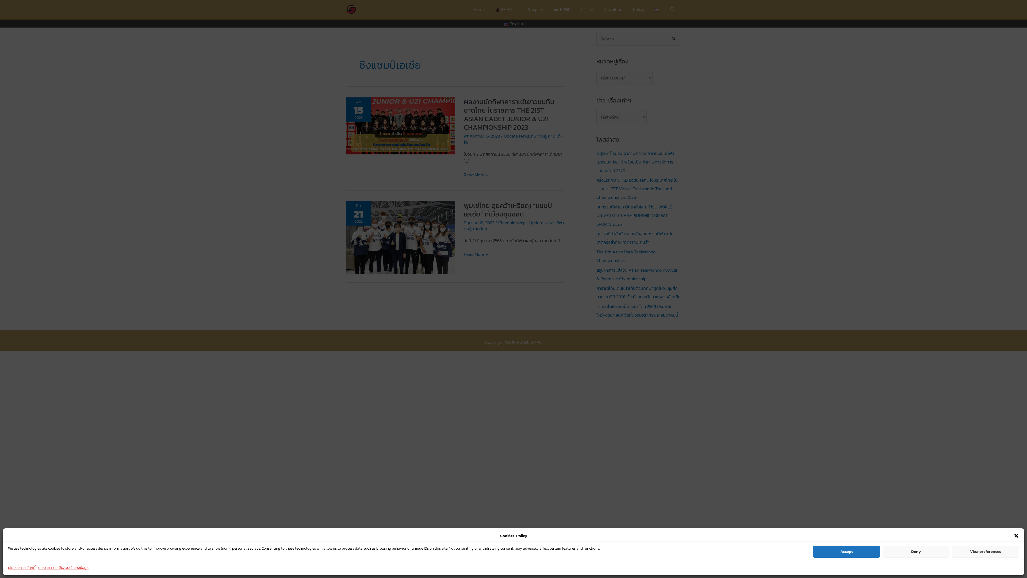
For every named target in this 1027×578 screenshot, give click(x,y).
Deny (916, 551)
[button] (1016, 535)
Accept (846, 551)
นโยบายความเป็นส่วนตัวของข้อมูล (63, 568)
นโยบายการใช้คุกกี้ (22, 568)
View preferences (985, 551)
